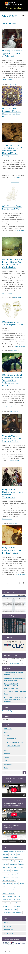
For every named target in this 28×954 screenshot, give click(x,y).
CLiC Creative (8, 728)
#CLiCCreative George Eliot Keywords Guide (12, 207)
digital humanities (7, 886)
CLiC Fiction (9, 15)
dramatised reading (13, 890)
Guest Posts (7, 736)
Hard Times (17, 896)
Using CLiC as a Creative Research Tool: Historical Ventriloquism (12, 493)
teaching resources (7, 909)
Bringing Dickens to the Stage (15, 742)
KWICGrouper (16, 899)
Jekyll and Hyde (7, 899)
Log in (6, 922)
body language (18, 861)
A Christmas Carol (19, 851)
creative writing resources (9, 880)
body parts (5, 864)
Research (7, 753)
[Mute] (21, 795)
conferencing (6, 874)
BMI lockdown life (11, 738)
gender (4, 893)
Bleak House (6, 861)
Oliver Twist (6, 906)
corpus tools (6, 877)
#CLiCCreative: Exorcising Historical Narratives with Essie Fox (11, 112)
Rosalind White (15, 121)
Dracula (5, 890)
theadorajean (14, 84)
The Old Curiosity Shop (9, 912)
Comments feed (8, 929)
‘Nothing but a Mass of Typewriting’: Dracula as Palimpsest (12, 53)
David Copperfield (7, 883)
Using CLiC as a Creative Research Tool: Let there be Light (12, 550)
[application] (14, 790)
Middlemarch (6, 903)
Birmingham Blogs (15, 8)
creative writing (14, 877)
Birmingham (15, 857)
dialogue (16, 883)
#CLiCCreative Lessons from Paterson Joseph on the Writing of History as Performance (15, 699)
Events (6, 732)
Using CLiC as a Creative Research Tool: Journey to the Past (12, 438)
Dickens (22, 883)
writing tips (19, 912)
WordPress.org (8, 933)
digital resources (17, 886)
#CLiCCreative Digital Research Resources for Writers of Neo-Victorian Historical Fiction (12, 380)
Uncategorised (8, 764)
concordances (15, 870)
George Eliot (11, 893)
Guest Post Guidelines (16, 663)
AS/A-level (12, 854)
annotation (5, 854)
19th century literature (8, 851)
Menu (23, 15)
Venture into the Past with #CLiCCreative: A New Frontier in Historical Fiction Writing (12, 150)
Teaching (6, 757)
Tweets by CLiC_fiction (8, 711)
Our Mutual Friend (15, 906)
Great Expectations (7, 896)
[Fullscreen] (24, 795)
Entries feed (7, 926)
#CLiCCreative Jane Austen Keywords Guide (12, 323)
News (6, 750)
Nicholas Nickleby (15, 903)
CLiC (22, 867)
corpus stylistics (15, 874)
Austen (19, 854)
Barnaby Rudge (7, 857)
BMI (12, 861)
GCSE (21, 890)
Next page (24, 583)
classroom (16, 867)
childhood (21, 864)
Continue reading (7, 79)
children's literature (7, 867)
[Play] (4, 795)
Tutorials (6, 760)
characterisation (13, 864)
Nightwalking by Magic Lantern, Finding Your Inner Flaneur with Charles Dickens (12, 263)
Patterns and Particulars (13, 745)
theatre (15, 909)
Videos (6, 767)
